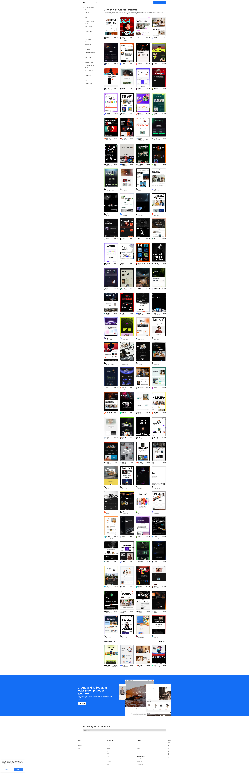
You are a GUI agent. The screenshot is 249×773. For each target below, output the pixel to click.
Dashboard (89, 2)
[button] (96, 2)
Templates (106, 6)
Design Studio (113, 6)
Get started (159, 2)
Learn (102, 2)
